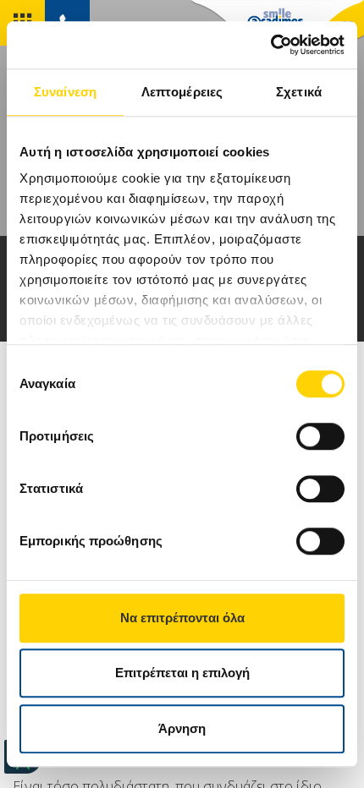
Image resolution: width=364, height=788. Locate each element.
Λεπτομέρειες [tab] (182, 92)
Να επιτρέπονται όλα (182, 617)
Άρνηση (182, 728)
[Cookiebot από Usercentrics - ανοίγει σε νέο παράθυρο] (270, 45)
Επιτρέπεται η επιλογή (182, 672)
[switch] (320, 436)
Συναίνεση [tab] (65, 92)
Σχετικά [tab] (299, 92)
